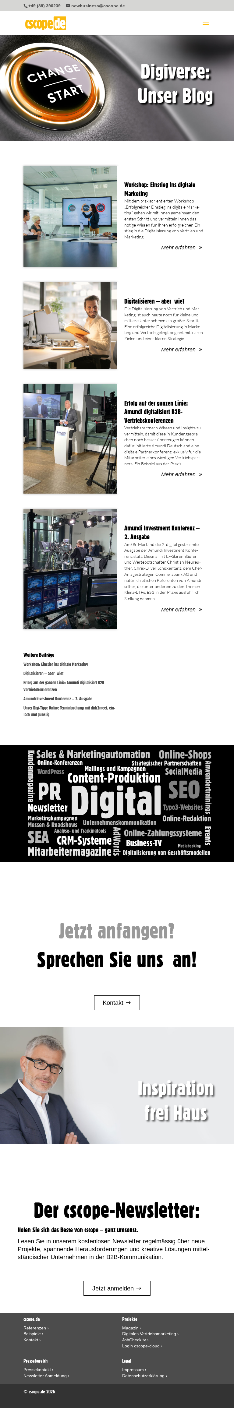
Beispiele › (33, 1333)
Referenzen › (36, 1327)
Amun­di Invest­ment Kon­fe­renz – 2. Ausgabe (57, 699)
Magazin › (131, 1327)
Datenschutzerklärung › (144, 1375)
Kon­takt (113, 1002)
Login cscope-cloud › (142, 1345)
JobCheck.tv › (135, 1339)
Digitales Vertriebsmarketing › (150, 1333)
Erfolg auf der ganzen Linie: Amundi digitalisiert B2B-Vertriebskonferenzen (156, 411)
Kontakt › (32, 1339)
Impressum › (134, 1369)
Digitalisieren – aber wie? (154, 301)
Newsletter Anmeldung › (46, 1375)
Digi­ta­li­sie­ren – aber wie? (43, 673)
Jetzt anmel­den (113, 1288)
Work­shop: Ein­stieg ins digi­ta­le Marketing (55, 664)
